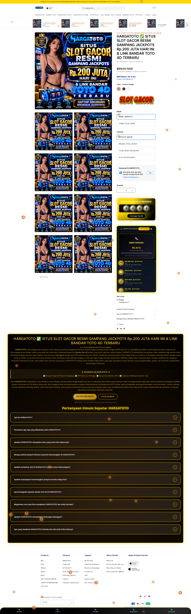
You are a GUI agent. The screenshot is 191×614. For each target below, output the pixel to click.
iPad (42, 564)
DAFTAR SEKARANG (85, 396)
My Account (89, 560)
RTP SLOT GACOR (125, 137)
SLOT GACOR (116, 15)
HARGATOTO (39, 15)
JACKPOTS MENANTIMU (49, 582)
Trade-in (66, 579)
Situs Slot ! (124, 1)
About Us (109, 560)
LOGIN (57, 612)
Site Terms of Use (91, 582)
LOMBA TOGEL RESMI (127, 124)
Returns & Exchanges (92, 568)
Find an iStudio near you (115, 564)
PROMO (19, 612)
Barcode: (132, 61)
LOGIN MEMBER (108, 396)
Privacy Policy (90, 579)
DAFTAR (95, 612)
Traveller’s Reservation (71, 582)
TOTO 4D (138, 15)
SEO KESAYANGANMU (143, 607)
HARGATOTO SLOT (65, 15)
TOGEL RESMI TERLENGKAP (129, 151)
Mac (42, 560)
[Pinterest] (124, 329)
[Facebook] (118, 329)
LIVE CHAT (171, 612)
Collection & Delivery (92, 564)
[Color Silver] (128, 89)
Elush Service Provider (70, 571)
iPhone (43, 568)
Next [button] (155, 2)
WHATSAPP (133, 612)
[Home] (39, 7)
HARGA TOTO (51, 15)
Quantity (120, 185)
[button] (39, 15)
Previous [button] (36, 2)
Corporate (66, 564)
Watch (43, 571)
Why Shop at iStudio (113, 568)
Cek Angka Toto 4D (136, 216)
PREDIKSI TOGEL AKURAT (128, 144)
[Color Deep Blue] (123, 89)
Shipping (129, 71)
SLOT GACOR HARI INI (48, 579)
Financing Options (69, 575)
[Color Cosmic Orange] (119, 89)
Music (43, 575)
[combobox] (103, 8)
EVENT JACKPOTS (125, 117)
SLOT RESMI (105, 15)
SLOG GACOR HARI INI (127, 157)
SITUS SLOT (94, 15)
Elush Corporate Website (115, 571)
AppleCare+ (67, 560)
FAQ (86, 575)
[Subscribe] (71, 602)
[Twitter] (121, 329)
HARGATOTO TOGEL (81, 15)
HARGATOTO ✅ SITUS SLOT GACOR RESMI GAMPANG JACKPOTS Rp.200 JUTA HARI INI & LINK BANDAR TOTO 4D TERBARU (84, 1)
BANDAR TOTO (128, 15)
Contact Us (89, 571)
